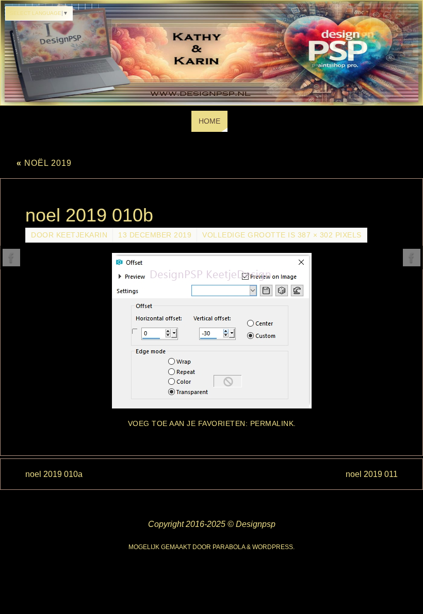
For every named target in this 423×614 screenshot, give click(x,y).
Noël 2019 (44, 163)
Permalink (272, 424)
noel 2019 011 (372, 474)
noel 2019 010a (54, 474)
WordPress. (273, 547)
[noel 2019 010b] (211, 330)
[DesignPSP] (11, 257)
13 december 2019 (154, 235)
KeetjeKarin (82, 235)
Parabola (229, 547)
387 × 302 (315, 235)
